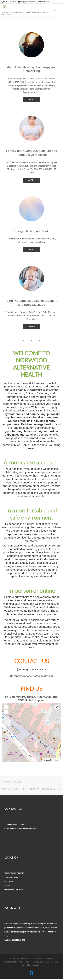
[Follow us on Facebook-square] (31, 973)
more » (31, 100)
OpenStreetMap (52, 760)
